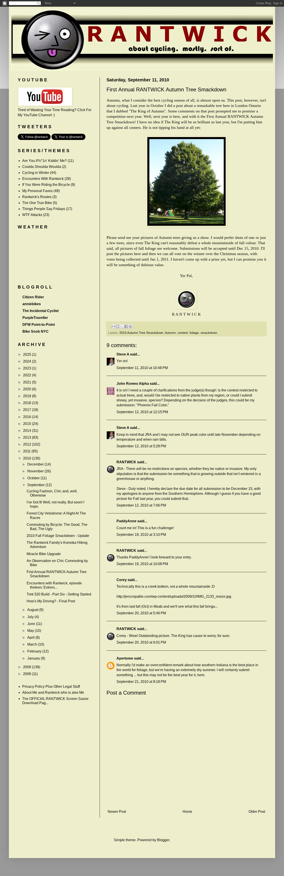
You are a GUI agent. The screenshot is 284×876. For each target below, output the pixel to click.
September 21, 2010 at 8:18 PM (141, 682)
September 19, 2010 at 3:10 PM (141, 534)
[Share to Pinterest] (130, 326)
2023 (27, 368)
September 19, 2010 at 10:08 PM (142, 564)
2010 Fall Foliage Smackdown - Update (58, 536)
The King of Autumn (147, 111)
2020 (27, 389)
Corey (121, 580)
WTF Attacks (32, 215)
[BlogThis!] (117, 326)
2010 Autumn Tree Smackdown (141, 332)
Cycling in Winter (35, 173)
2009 (27, 667)
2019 (27, 396)
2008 (27, 674)
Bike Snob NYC (35, 331)
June (31, 624)
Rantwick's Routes (36, 197)
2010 (27, 458)
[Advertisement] (186, 800)
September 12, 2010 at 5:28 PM (141, 446)
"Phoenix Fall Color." (152, 405)
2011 (27, 451)
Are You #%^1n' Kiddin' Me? (44, 161)
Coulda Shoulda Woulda (41, 167)
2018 (27, 403)
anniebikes (31, 304)
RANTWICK (126, 462)
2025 (27, 354)
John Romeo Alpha (132, 383)
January (34, 658)
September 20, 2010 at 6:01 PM (141, 642)
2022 (27, 375)
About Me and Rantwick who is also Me (53, 692)
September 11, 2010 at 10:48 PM (142, 368)
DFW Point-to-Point (38, 324)
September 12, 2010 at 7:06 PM (141, 505)
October (34, 478)
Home (187, 811)
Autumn (170, 332)
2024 (27, 361)
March (32, 644)
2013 (27, 437)
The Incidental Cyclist (40, 311)
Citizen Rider (33, 297)
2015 (27, 424)
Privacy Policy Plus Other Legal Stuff (51, 686)
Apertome (124, 658)
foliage (194, 332)
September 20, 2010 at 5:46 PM (141, 613)
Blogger (163, 840)
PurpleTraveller (35, 318)
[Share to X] (122, 326)
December (36, 464)
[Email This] (113, 326)
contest (183, 332)
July (31, 617)
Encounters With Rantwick (43, 179)
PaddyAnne (126, 521)
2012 (27, 444)
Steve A (122, 354)
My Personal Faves (37, 191)
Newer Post (117, 811)
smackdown (209, 332)
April (31, 637)
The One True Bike (37, 203)
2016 (27, 417)
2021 (27, 382)
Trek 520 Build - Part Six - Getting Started (59, 594)
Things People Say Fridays (43, 209)
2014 (27, 430)
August (33, 610)
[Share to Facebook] (126, 326)
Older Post (256, 811)
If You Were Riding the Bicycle (46, 185)
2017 (27, 410)
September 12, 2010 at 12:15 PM (142, 412)
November (36, 471)
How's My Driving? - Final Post (51, 601)
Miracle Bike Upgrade (44, 554)
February (34, 651)
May (31, 630)
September (36, 485)
